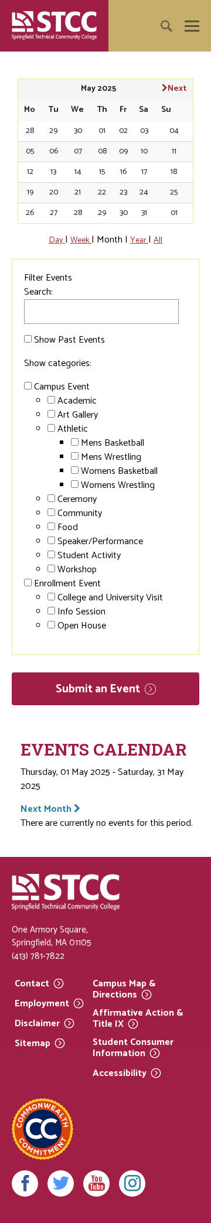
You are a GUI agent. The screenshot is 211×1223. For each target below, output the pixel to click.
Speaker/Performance (100, 541)
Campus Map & (124, 989)
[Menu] (192, 26)
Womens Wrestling (118, 485)
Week (80, 240)
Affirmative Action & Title (138, 1019)
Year (139, 240)
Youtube (96, 1183)
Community (79, 513)
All (158, 240)
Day (57, 240)
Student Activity (89, 555)
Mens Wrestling (111, 457)
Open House (81, 626)
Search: (38, 292)
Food (67, 527)
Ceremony (77, 499)
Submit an (98, 689)
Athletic (72, 429)
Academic (77, 401)
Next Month (47, 809)
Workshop (77, 570)
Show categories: (57, 363)
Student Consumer (133, 1048)
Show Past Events (69, 340)
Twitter (60, 1183)
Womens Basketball (119, 471)
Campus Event (62, 387)
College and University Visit (110, 598)
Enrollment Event (67, 584)
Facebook (25, 1183)
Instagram (132, 1183)
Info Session (81, 612)
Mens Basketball (112, 443)
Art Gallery (77, 415)
